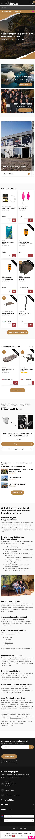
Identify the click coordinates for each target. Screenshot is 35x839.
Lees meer (12, 473)
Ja (13, 836)
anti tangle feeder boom (8, 242)
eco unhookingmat (8, 313)
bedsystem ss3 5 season (8, 370)
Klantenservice (9, 756)
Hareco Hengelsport (6, 522)
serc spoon (22, 208)
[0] (33, 2)
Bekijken (16, 444)
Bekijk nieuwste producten (16, 332)
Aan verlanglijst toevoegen (16, 449)
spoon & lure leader (8, 208)
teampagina (9, 658)
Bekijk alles (16, 492)
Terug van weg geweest (17, 484)
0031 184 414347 (9, 790)
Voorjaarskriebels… (16, 477)
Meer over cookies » (25, 835)
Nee (18, 836)
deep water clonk (24, 313)
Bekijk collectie (16, 390)
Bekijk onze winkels (9, 762)
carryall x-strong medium (24, 278)
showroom (14, 546)
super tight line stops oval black (7, 278)
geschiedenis (19, 675)
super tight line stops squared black (25, 242)
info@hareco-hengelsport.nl (12, 795)
